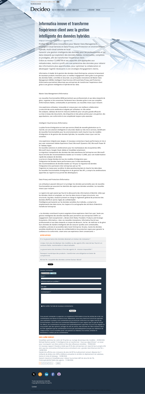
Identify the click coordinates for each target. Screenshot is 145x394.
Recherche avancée (36, 4)
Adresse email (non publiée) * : (50, 281)
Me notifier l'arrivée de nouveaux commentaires (58, 306)
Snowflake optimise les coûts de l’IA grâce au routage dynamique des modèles (67, 340)
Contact (34, 386)
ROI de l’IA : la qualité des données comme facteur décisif (60, 260)
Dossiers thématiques (72, 10)
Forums (98, 10)
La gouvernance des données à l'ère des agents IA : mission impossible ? (66, 249)
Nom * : (43, 276)
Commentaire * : (46, 292)
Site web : (44, 287)
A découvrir (91, 10)
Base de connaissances (58, 10)
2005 (58, 363)
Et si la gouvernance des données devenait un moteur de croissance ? (65, 239)
